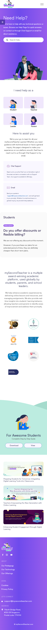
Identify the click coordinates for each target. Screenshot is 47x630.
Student (13, 110)
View (33, 445)
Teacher (33, 110)
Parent (34, 126)
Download (14, 445)
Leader (13, 126)
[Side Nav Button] (2, 22)
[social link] (4, 554)
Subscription (8, 225)
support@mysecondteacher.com (17, 196)
